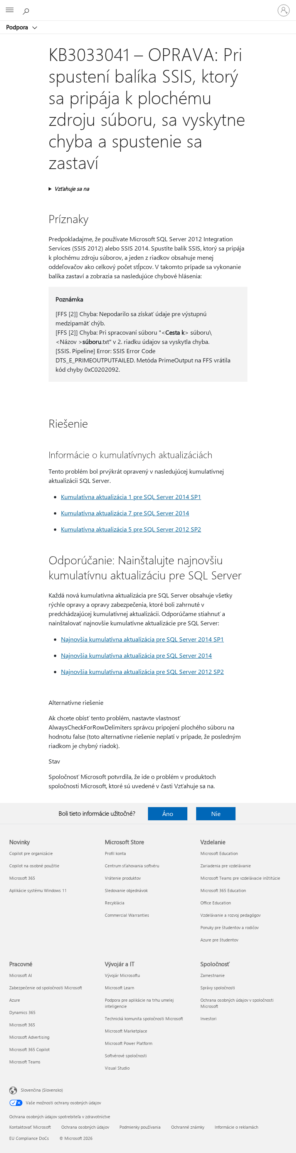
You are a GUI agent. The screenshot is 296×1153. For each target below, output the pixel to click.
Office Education (215, 903)
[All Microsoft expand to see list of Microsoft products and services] (9, 10)
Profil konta (115, 853)
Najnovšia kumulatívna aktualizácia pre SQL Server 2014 (136, 655)
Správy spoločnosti (217, 987)
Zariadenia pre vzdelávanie (225, 866)
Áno (167, 813)
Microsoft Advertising (29, 1037)
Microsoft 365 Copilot (29, 1049)
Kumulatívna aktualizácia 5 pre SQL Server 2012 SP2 (131, 529)
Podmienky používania (140, 1127)
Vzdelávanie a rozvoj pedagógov (230, 915)
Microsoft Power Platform (128, 1043)
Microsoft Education (219, 853)
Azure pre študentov (219, 940)
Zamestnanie (212, 975)
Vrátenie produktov (123, 878)
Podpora (18, 27)
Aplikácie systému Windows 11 (38, 890)
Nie (215, 813)
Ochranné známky (187, 1127)
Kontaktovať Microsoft (30, 1127)
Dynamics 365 (22, 1012)
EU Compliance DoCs (29, 1138)
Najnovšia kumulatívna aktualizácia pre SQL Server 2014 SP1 (142, 639)
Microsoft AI (20, 975)
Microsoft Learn (119, 987)
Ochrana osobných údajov (85, 1127)
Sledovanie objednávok (126, 890)
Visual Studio (117, 1068)
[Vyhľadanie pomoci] (27, 10)
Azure (14, 1000)
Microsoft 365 (22, 878)
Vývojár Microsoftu (122, 975)
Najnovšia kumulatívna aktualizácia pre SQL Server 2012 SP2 (142, 671)
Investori (208, 1018)
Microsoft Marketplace (126, 1031)
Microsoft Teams (24, 1062)
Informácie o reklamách (236, 1127)
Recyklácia (114, 903)
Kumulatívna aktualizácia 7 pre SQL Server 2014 (125, 513)
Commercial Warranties (127, 915)
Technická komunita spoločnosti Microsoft (144, 1018)
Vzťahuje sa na (71, 188)
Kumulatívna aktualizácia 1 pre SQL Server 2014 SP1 (131, 497)
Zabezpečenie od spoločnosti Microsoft (45, 987)
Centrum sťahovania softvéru (132, 866)
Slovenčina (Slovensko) (42, 1090)
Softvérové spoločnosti (126, 1055)
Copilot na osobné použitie (34, 866)
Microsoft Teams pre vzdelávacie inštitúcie (240, 878)
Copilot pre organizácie (31, 853)
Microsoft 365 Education (223, 890)
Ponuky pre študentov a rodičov (229, 927)
